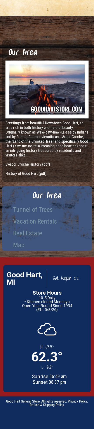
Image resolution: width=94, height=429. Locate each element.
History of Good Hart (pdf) (26, 173)
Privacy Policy (77, 401)
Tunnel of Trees (33, 209)
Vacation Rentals (35, 221)
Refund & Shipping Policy (47, 405)
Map (18, 245)
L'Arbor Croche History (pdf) (27, 164)
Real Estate (27, 233)
